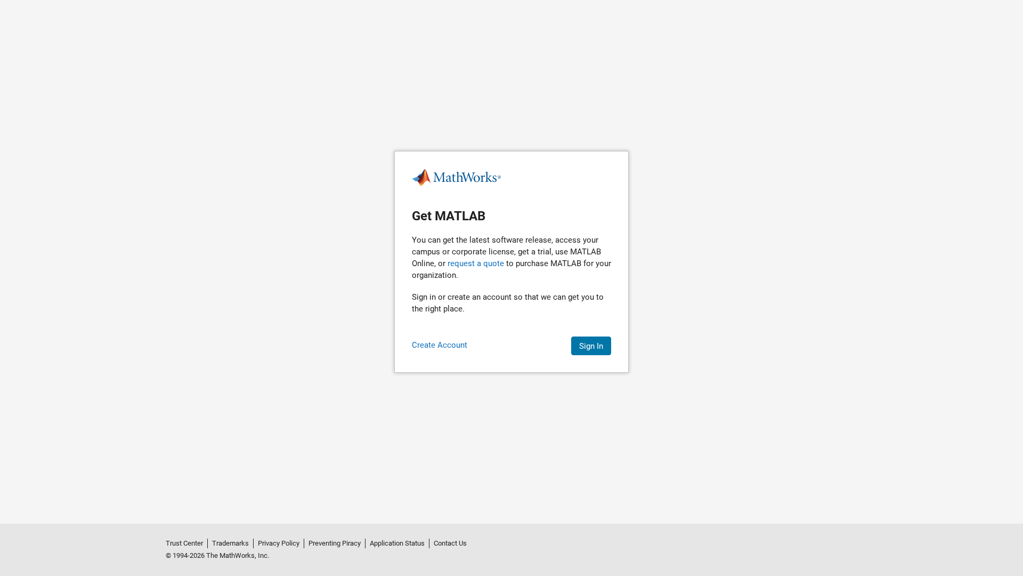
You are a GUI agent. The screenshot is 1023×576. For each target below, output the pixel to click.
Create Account (439, 345)
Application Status (397, 543)
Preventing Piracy (334, 543)
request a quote (476, 263)
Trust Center (184, 543)
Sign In (591, 346)
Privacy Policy (278, 543)
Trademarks (230, 543)
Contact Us (450, 543)
